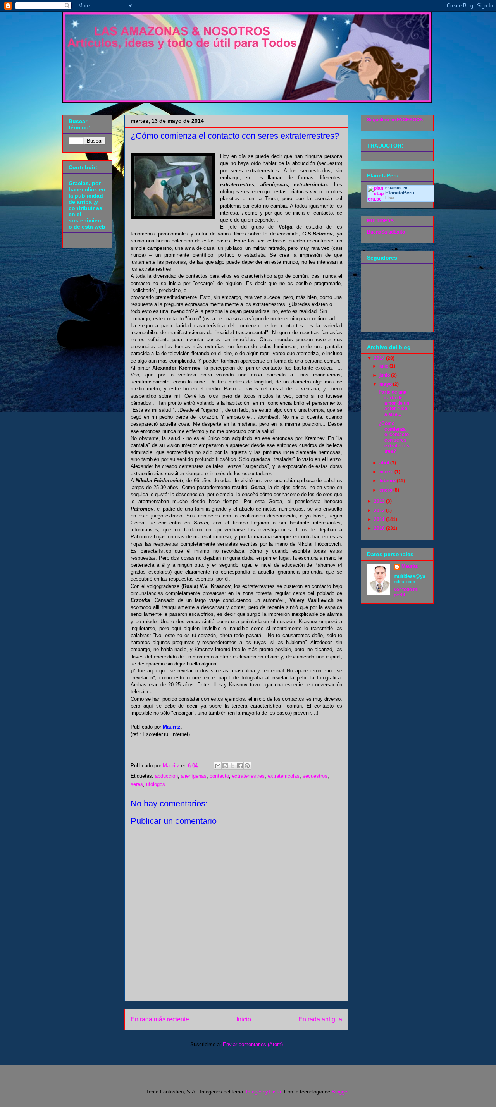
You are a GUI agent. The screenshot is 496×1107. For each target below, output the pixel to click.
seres (137, 784)
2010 (380, 528)
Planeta (399, 193)
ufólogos (155, 784)
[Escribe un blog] (225, 766)
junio (385, 375)
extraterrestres (248, 776)
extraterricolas (284, 776)
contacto (219, 776)
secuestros (315, 776)
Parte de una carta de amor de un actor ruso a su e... (394, 403)
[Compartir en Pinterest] (247, 766)
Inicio (243, 1019)
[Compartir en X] (232, 766)
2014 (380, 358)
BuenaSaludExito (386, 232)
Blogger (340, 1092)
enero (386, 490)
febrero (388, 480)
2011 (380, 519)
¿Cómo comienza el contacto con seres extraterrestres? (394, 437)
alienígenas (194, 776)
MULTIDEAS (380, 220)
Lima (389, 198)
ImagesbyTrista (263, 1092)
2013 (380, 501)
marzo (386, 471)
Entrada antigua (320, 1019)
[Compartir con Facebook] (240, 766)
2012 (380, 510)
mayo (386, 384)
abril (384, 463)
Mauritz (409, 566)
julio (384, 366)
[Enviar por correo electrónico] (218, 766)
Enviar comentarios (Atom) (253, 1044)
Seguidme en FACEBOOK (395, 119)
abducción (166, 776)
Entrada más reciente (160, 1019)
